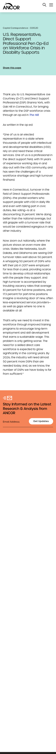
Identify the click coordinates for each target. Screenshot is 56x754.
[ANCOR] (25, 6)
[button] (45, 5)
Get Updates (41, 421)
